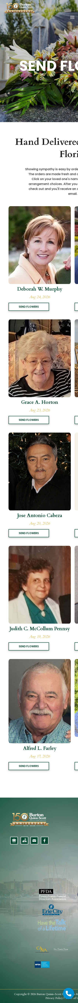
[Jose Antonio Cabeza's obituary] (40, 435)
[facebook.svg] (44, 843)
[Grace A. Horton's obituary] (40, 321)
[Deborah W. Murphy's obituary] (40, 208)
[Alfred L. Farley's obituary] (40, 661)
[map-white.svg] (24, 843)
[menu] (72, 17)
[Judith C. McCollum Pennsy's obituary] (40, 548)
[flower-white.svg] (14, 843)
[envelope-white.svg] (34, 843)
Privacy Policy (54, 998)
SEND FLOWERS (29, 307)
